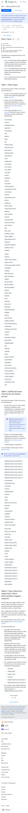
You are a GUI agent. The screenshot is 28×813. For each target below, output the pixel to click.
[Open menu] (2, 2)
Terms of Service (5, 777)
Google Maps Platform (17, 25)
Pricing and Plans (5, 769)
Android (3, 755)
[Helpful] (11, 32)
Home (2, 25)
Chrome (3, 789)
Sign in (24, 1)
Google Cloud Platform (6, 794)
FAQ (2, 741)
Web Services (4, 763)
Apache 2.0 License (5, 711)
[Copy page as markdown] (18, 39)
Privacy (7, 805)
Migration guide (18, 21)
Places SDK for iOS (13, 6)
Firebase (3, 792)
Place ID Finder (4, 746)
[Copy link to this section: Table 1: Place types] (19, 85)
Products (8, 25)
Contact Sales (4, 772)
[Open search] (20, 2)
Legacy (5, 29)
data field (11, 97)
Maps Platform (16, 2)
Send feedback (7, 35)
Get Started (6, 10)
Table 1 (6, 60)
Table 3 (6, 77)
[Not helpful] (13, 32)
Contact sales (18, 10)
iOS (2, 6)
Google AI (3, 797)
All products (4, 799)
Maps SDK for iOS (5, 749)
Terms (2, 805)
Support (3, 774)
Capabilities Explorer (6, 744)
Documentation (6, 27)
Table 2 (6, 68)
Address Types (5, 449)
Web (2, 760)
